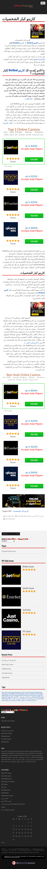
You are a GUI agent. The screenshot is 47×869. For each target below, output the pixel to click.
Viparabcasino (6, 669)
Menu (43, 3)
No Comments (10, 519)
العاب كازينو (8, 123)
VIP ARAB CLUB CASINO (36, 694)
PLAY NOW (34, 159)
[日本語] (17, 539)
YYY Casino (27, 631)
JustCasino (27, 609)
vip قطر (29, 99)
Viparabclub (5, 677)
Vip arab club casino (17, 852)
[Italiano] (15, 539)
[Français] (11, 539)
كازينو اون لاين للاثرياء (9, 660)
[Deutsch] (13, 539)
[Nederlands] (7, 539)
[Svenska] (25, 539)
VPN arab (34, 697)
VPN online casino (7, 698)
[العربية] (3, 539)
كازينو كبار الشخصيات (20, 511)
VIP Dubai (4, 784)
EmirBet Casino (28, 588)
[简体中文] (5, 539)
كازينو (18, 43)
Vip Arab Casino (7, 673)
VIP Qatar (8, 697)
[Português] (19, 539)
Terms (37, 852)
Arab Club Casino (7, 664)
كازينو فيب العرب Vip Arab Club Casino (13, 804)
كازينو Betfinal (17, 70)
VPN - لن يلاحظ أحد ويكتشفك (24, 697)
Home (3, 849)
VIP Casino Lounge (35, 695)
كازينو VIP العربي (37, 516)
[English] (9, 539)
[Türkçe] (27, 539)
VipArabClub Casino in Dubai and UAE (12, 695)
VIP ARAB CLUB (13, 694)
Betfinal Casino (28, 566)
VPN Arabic (41, 697)
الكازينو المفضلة (39, 59)
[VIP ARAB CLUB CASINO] (23, 9)
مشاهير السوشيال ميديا (15, 700)
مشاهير (23, 700)
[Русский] (21, 539)
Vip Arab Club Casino (24, 516)
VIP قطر (13, 697)
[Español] (23, 539)
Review (13, 161)
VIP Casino (26, 695)
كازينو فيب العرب (31, 343)
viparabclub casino (23, 694)
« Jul (2, 842)
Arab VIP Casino (6, 773)
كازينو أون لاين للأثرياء (26, 698)
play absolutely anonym (18, 692)
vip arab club (9, 516)
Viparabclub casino (7, 795)
